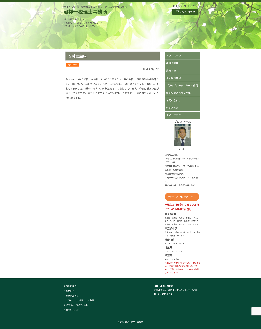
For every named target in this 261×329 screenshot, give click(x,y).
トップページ (173, 55)
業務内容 (171, 70)
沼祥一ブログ (72, 65)
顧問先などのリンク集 (178, 93)
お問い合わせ (187, 11)
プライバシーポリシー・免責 (182, 85)
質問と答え (172, 108)
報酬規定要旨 (173, 78)
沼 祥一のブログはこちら (182, 197)
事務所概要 (172, 63)
